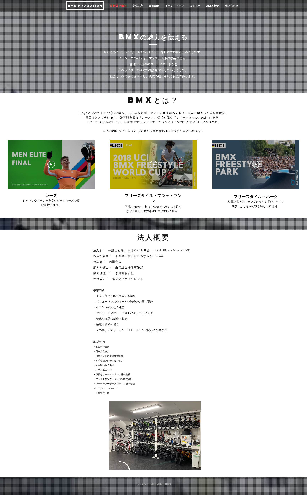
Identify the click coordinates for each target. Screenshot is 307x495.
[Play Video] (51, 164)
